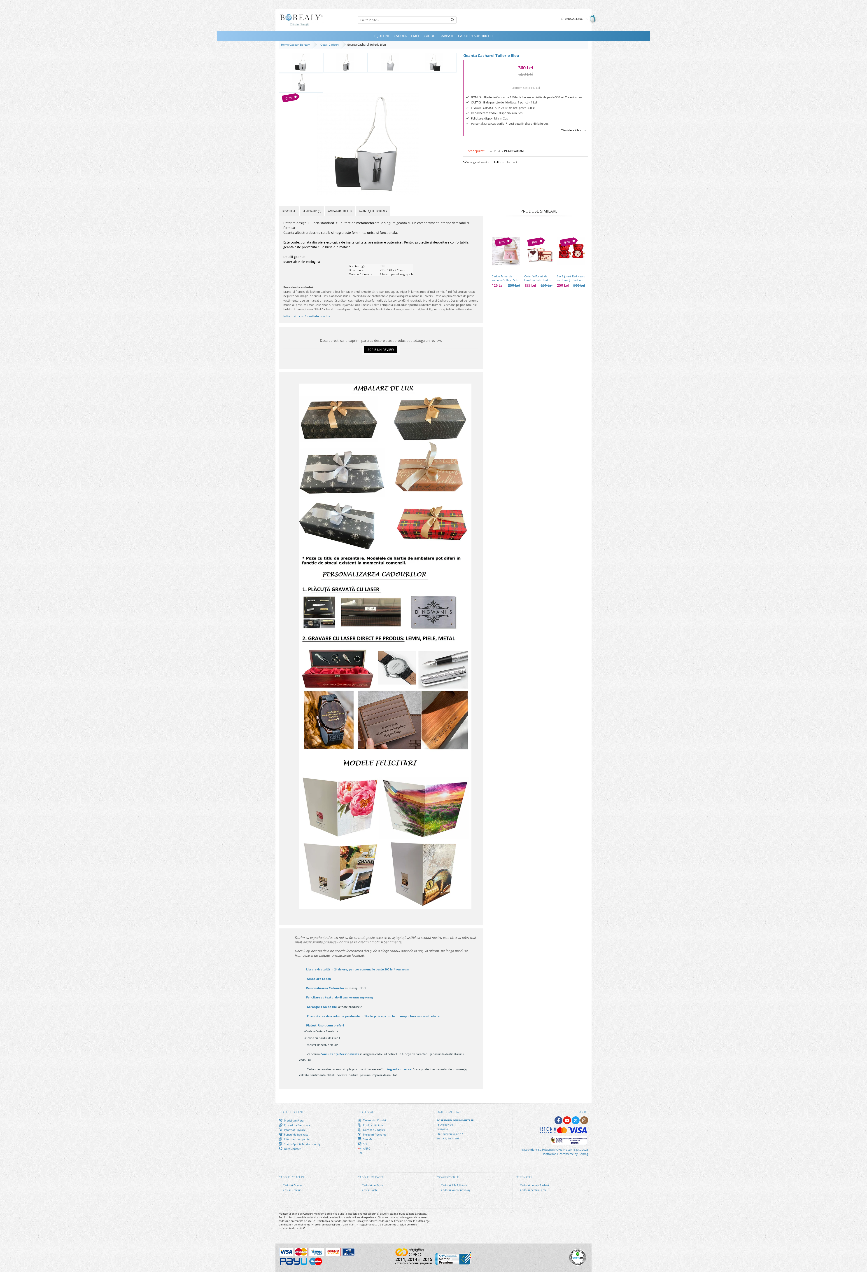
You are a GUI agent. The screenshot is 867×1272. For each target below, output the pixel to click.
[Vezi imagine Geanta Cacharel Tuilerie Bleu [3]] (434, 62)
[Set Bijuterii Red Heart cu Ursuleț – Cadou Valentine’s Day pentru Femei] (571, 251)
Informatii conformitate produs (306, 316)
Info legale (366, 1112)
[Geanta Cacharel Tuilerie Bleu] (368, 144)
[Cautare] (452, 20)
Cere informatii (507, 162)
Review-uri (312, 211)
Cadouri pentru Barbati (534, 1185)
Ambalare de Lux (340, 211)
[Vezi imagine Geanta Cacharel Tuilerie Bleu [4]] (301, 82)
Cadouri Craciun (292, 1185)
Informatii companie (296, 1139)
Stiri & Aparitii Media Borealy (301, 1144)
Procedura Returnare (296, 1125)
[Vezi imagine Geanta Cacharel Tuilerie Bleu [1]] (346, 62)
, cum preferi (325, 1025)
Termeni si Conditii (374, 1120)
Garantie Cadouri (373, 1129)
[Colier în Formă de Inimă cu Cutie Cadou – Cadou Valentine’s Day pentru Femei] (538, 251)
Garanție (322, 1007)
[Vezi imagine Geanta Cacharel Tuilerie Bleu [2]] (390, 62)
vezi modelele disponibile (358, 997)
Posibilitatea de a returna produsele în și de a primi (373, 1016)
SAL (360, 1153)
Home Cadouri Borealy (296, 45)
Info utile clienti (291, 1112)
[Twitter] (576, 1120)
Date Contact (292, 1148)
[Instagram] (584, 1120)
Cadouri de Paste (372, 1185)
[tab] (289, 211)
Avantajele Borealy (373, 211)
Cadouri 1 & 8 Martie (453, 1185)
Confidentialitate (373, 1125)
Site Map (368, 1139)
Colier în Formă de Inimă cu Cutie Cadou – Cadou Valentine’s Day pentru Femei (537, 278)
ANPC (366, 1148)
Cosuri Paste (369, 1190)
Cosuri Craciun (291, 1190)
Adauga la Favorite (477, 162)
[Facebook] (558, 1120)
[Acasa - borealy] (301, 20)
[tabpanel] (368, 144)
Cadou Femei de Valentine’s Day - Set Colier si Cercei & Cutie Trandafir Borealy (504, 278)
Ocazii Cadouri (330, 45)
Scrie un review (381, 349)
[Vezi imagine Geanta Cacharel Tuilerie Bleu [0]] (301, 62)
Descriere (289, 211)
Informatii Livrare (294, 1129)
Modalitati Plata (293, 1120)
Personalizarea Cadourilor (325, 988)
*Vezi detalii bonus (573, 130)
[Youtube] (567, 1120)
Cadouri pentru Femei (533, 1190)
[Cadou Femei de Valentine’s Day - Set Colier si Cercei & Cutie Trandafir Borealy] (506, 251)
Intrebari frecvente (374, 1134)
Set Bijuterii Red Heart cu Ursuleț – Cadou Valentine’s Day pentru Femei (571, 278)
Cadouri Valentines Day (455, 1190)
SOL (365, 1144)
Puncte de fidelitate (295, 1134)
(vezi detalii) (402, 969)
